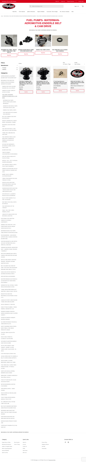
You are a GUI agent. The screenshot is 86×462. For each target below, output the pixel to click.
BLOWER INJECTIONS (6, 149)
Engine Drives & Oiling (6, 442)
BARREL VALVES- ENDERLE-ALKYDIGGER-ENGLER (8, 175)
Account (24, 444)
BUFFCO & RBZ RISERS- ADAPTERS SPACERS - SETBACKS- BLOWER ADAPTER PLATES (8, 261)
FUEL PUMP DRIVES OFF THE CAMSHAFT (8, 207)
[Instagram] (68, 442)
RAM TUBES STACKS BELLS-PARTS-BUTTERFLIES (9, 203)
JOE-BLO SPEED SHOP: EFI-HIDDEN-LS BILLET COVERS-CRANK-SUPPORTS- (9, 357)
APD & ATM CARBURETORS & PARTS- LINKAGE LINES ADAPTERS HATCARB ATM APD (9, 255)
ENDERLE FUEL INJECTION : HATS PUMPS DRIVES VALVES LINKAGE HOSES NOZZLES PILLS (8, 226)
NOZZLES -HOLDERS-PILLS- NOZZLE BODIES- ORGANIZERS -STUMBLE (9, 121)
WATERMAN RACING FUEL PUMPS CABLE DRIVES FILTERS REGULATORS (9, 231)
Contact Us (63, 1)
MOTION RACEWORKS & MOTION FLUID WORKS (8, 385)
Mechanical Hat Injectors (6, 444)
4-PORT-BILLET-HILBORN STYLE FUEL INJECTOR (9, 426)
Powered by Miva (52, 460)
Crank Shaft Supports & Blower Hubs (8, 353)
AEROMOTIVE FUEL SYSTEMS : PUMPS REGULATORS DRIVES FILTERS (9, 286)
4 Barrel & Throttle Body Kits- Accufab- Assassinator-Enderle (8, 380)
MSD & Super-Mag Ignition (7, 448)
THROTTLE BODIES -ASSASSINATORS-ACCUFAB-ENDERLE (9, 153)
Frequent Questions (70, 1)
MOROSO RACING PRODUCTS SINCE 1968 (9, 422)
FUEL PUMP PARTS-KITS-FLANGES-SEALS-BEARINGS (10, 113)
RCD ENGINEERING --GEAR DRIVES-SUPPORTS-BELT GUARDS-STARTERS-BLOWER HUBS (9, 237)
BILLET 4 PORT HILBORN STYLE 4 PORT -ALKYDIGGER (9, 199)
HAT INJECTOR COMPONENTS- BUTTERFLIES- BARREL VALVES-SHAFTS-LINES (8, 146)
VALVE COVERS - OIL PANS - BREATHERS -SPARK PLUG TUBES (8, 361)
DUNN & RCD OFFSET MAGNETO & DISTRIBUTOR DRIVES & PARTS (8, 272)
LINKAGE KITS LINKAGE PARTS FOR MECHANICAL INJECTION (9, 215)
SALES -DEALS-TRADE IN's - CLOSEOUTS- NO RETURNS (7, 337)
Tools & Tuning (17, 444)
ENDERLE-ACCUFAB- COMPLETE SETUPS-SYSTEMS (8, 91)
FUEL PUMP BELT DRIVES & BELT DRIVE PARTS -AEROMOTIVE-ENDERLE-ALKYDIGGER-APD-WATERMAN (9, 139)
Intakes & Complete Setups (7, 446)
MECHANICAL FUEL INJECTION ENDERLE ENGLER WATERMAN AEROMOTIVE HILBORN (20, 16)
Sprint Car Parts (5, 452)
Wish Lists (25, 452)
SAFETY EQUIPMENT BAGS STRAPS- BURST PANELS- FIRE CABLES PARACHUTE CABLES (9, 328)
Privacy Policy (44, 442)
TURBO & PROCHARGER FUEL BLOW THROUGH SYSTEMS (9, 179)
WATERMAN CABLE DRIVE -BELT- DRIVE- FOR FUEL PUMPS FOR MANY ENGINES (9, 412)
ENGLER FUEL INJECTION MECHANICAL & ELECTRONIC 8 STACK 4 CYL (9, 295)
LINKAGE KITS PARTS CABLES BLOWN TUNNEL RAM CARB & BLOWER (9, 301)
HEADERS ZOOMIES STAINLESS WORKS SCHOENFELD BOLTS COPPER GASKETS (9, 313)
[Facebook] (65, 442)
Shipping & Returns (45, 444)
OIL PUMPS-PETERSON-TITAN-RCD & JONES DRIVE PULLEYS (9, 322)
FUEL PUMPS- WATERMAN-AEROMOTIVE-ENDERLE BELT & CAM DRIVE (50, 16)
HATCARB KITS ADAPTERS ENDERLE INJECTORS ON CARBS (8, 342)
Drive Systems (17, 442)
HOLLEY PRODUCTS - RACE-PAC (8, 304)
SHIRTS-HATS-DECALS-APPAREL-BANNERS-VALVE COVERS (8, 372)
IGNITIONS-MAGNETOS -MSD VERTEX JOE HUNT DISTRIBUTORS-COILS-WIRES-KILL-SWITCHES (9, 243)
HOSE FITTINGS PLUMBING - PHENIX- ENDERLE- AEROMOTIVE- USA (9, 308)
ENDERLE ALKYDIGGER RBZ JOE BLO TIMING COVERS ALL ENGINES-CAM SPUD (9, 170)
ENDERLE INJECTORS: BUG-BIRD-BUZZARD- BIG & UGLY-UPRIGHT (9, 87)
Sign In (76, 6)
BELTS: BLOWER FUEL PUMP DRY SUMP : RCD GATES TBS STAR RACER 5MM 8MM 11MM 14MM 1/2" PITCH (9, 267)
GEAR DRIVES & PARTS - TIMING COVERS (8, 389)
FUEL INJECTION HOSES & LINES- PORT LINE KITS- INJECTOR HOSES (9, 129)
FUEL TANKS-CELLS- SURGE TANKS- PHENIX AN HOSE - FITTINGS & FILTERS (8, 366)
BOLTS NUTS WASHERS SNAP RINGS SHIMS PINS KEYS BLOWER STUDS (9, 407)
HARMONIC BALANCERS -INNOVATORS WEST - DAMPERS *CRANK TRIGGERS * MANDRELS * (9, 249)
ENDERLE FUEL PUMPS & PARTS (9, 110)
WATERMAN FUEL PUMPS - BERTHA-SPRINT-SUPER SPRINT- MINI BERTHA (9, 102)
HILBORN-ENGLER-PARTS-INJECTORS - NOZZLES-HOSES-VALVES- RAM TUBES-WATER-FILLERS (9, 190)
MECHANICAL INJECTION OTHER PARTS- (8, 125)
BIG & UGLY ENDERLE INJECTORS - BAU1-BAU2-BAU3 (9, 117)
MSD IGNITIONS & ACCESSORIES (8, 276)
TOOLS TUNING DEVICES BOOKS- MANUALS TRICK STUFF (8, 398)
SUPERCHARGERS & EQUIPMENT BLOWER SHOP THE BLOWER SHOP (8, 77)
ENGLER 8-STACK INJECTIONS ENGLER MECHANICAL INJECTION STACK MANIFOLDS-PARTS (9, 184)
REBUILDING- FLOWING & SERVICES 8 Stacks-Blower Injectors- (9, 376)
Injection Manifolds (5, 450)
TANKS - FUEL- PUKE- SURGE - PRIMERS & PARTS (8, 211)
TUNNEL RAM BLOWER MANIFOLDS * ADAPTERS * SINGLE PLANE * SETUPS (9, 290)
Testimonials (44, 448)
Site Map (43, 446)
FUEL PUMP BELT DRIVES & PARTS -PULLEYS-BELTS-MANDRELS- (9, 165)
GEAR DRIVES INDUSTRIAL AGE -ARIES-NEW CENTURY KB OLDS (8, 417)
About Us (57, 1)
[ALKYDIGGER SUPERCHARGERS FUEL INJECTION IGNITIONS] (8, 6)
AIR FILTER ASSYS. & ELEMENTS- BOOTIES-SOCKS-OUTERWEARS (9, 194)
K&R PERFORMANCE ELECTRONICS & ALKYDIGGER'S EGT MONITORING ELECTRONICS (9, 281)
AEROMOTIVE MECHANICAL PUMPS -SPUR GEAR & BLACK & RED (10, 107)
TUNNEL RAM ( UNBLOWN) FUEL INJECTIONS (8, 133)
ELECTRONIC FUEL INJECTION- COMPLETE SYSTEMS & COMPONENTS (7, 220)
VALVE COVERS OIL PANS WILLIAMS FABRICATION (8, 393)
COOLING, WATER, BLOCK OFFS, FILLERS (8, 333)
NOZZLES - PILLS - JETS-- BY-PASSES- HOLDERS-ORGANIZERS (10, 161)
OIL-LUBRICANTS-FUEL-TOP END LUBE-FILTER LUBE (8, 402)
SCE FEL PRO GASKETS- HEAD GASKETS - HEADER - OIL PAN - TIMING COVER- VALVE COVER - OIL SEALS (8, 348)
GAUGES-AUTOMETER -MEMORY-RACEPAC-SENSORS (8, 318)
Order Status (25, 450)
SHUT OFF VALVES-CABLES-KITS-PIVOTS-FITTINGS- (9, 157)
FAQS (24, 448)
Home (2, 16)
